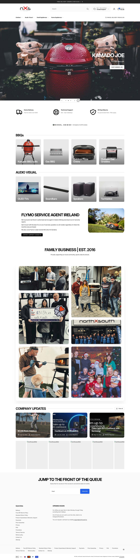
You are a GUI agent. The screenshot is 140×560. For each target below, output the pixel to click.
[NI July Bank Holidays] (33, 425)
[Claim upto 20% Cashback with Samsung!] (107, 425)
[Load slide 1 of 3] (66, 100)
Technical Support (67, 110)
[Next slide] (74, 100)
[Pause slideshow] (78, 100)
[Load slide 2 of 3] (68, 100)
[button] (19, 17)
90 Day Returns (103, 110)
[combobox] (70, 9)
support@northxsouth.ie (80, 519)
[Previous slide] (62, 100)
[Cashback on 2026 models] (70, 425)
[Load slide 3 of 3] (71, 100)
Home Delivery (29, 110)
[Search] (87, 9)
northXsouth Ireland (81, 556)
